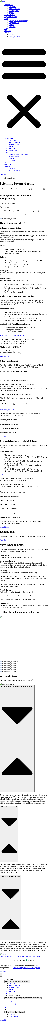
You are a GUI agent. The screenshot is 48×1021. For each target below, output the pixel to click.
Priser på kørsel (14, 37)
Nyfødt (11, 13)
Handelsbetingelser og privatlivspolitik (26, 968)
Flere (6, 19)
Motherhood (8, 5)
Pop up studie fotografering (18, 21)
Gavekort (12, 35)
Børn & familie (9, 15)
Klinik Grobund (14, 9)
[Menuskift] (1, 975)
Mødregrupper (14, 11)
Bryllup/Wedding (10, 17)
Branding (12, 27)
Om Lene (7, 31)
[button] (24, 87)
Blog (6, 29)
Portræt (11, 25)
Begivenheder (14, 23)
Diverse (7, 33)
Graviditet (12, 7)
